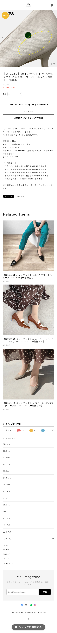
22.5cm (7, 457)
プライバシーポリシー (19, 612)
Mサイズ (7, 518)
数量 (5, 94)
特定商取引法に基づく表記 (36, 612)
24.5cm (7, 485)
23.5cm (7, 471)
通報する (20, 196)
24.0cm (7, 478)
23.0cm (7, 464)
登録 (45, 592)
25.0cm (7, 491)
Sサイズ (6, 512)
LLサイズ (7, 532)
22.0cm (7, 451)
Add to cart (28, 111)
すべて (9, 430)
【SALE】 (7, 538)
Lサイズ (6, 525)
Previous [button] (3, 38)
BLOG (6, 559)
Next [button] (54, 38)
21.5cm (6, 444)
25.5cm (6, 498)
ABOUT (7, 554)
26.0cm (7, 505)
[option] (28, 38)
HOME (6, 549)
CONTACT (8, 563)
